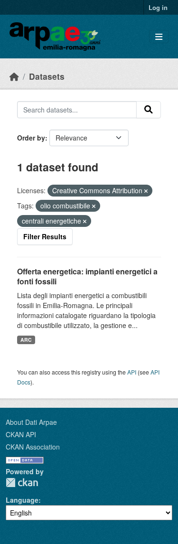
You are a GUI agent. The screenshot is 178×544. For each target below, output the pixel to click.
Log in (158, 7)
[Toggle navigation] (159, 37)
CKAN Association (33, 446)
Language (22, 500)
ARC (26, 339)
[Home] (14, 76)
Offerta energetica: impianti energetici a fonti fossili (87, 276)
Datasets (47, 76)
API (131, 372)
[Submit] (148, 109)
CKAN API (21, 434)
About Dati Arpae (31, 422)
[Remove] (146, 191)
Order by (31, 137)
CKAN (22, 483)
